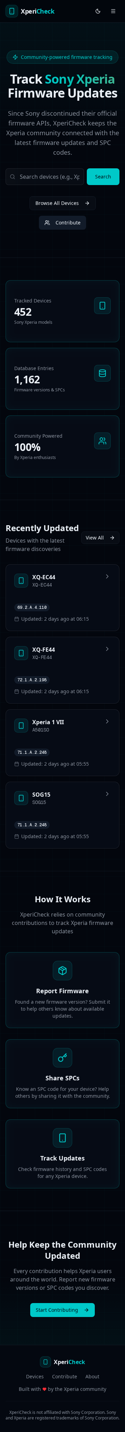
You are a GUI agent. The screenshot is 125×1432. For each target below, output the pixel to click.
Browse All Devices (57, 203)
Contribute (68, 222)
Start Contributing (57, 1310)
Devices (35, 1376)
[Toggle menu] (113, 11)
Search (103, 176)
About (92, 1376)
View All (95, 537)
